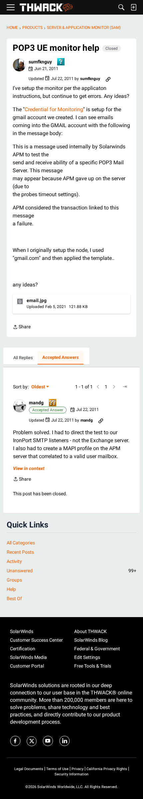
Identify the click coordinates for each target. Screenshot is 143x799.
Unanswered (71, 570)
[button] (19, 65)
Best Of (14, 598)
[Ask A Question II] (53, 403)
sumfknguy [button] (40, 61)
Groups (14, 580)
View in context (29, 468)
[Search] (121, 7)
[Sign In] (133, 7)
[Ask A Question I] (61, 62)
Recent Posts (20, 552)
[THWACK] (46, 7)
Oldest (38, 387)
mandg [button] (36, 402)
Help (11, 589)
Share (22, 327)
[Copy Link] (108, 79)
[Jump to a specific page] (124, 386)
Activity (14, 561)
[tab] (23, 357)
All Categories (21, 542)
